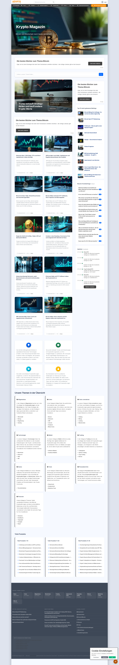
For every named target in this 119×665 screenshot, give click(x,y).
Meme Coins (51, 426)
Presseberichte (83, 467)
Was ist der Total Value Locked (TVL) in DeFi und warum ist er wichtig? (86, 216)
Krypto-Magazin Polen (21, 643)
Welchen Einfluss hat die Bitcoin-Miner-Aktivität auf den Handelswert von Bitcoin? (88, 189)
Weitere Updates (89, 287)
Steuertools (51, 484)
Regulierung (21, 420)
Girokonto (20, 515)
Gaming (20, 422)
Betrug (19, 418)
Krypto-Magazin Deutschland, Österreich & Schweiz (29, 640)
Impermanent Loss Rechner (91, 160)
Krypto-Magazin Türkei (21, 648)
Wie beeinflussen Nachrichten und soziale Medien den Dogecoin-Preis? (88, 210)
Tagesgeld (20, 519)
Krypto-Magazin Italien (21, 647)
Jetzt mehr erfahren (95, 63)
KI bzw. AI (20, 454)
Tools (50, 467)
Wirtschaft (20, 416)
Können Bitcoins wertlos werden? (20, 617)
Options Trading (82, 452)
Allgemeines (22, 399)
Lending (81, 420)
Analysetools (51, 486)
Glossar (80, 622)
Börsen (80, 456)
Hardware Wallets (52, 452)
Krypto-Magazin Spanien (22, 645)
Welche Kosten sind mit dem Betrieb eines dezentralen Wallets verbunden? (88, 236)
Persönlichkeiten (22, 488)
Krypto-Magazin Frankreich (23, 641)
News (31, 172)
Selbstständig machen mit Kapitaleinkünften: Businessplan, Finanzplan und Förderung (59, 616)
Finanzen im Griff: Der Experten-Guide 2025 (55, 620)
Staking (80, 416)
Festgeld (20, 521)
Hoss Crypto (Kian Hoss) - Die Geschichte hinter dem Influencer (92, 168)
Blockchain (20, 452)
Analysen (50, 424)
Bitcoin (50, 416)
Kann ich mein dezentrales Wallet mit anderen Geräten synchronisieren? (88, 205)
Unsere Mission (82, 617)
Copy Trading (82, 454)
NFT (19, 458)
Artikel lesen (53, 108)
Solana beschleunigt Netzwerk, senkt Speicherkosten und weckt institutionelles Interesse (27, 278)
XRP (49, 420)
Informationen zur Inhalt (84, 619)
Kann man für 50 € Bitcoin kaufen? (87, 241)
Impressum (81, 611)
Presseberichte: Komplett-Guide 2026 (21, 614)
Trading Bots (82, 450)
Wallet (50, 435)
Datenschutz (81, 614)
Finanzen (21, 496)
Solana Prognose (89, 146)
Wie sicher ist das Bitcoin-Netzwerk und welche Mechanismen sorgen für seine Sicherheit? (88, 199)
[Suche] (53, 2)
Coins (50, 399)
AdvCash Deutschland (90, 132)
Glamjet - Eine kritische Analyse (93, 139)
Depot (19, 523)
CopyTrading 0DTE (88, 269)
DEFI (19, 456)
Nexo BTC (86, 252)
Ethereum (50, 418)
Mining (80, 418)
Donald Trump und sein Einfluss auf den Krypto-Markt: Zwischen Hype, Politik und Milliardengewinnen (58, 626)
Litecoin (50, 422)
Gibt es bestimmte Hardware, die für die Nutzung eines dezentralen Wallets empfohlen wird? (88, 229)
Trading (81, 435)
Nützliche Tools (52, 488)
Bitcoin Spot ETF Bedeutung (92, 119)
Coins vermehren (84, 399)
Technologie (22, 435)
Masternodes (82, 422)
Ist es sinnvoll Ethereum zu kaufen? (88, 194)
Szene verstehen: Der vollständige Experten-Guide (57, 622)
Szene (20, 467)
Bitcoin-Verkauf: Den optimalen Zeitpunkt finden (24, 619)
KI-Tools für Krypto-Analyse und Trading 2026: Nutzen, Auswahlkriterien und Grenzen (58, 612)
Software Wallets (52, 450)
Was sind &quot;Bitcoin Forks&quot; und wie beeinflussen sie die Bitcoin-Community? (88, 222)
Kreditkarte (20, 517)
